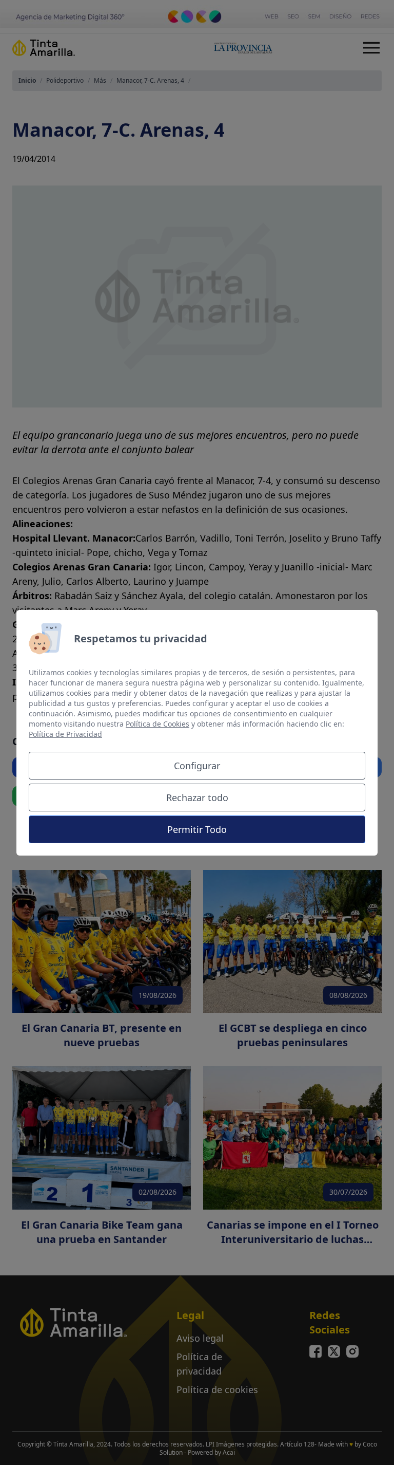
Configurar (197, 765)
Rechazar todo (197, 797)
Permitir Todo (197, 829)
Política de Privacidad (65, 734)
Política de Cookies (157, 724)
